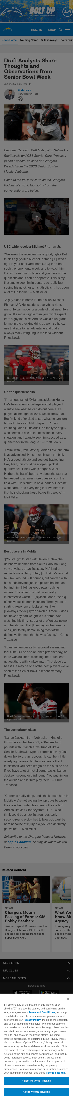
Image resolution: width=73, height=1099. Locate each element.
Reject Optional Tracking (36, 1080)
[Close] (68, 999)
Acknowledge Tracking (36, 1091)
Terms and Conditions (31, 1012)
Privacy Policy (31, 1019)
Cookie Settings (38, 1072)
